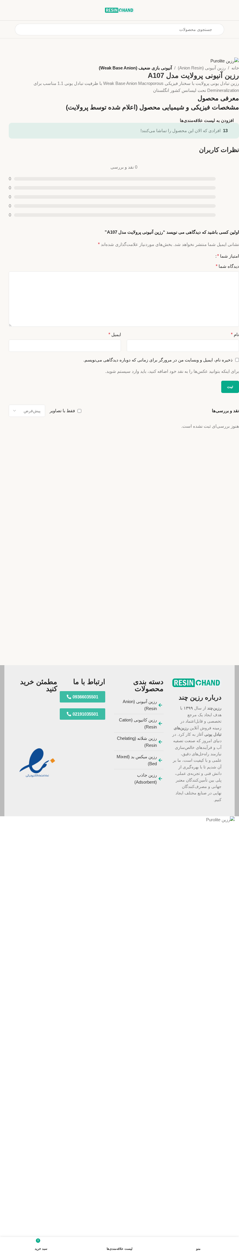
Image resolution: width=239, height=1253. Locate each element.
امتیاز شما (228, 256)
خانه (235, 67)
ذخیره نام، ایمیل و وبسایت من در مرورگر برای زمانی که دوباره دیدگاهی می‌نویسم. (158, 359)
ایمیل (114, 334)
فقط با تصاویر (62, 410)
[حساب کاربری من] (6, 29)
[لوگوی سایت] (119, 9)
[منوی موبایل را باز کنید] (232, 29)
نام (235, 334)
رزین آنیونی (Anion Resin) (202, 67)
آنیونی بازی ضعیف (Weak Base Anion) (135, 67)
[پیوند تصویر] (197, 682)
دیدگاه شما (227, 266)
